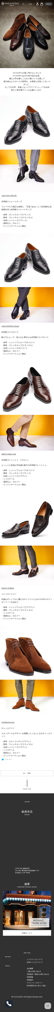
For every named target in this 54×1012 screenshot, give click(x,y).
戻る (29, 773)
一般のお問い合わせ (34, 971)
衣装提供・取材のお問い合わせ (38, 974)
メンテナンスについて (35, 959)
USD (30, 4)
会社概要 (30, 968)
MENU (48, 4)
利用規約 (30, 980)
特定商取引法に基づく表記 (36, 986)
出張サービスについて (35, 962)
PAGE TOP (27, 789)
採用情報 (30, 977)
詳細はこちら (27, 933)
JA (23, 4)
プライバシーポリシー (35, 983)
